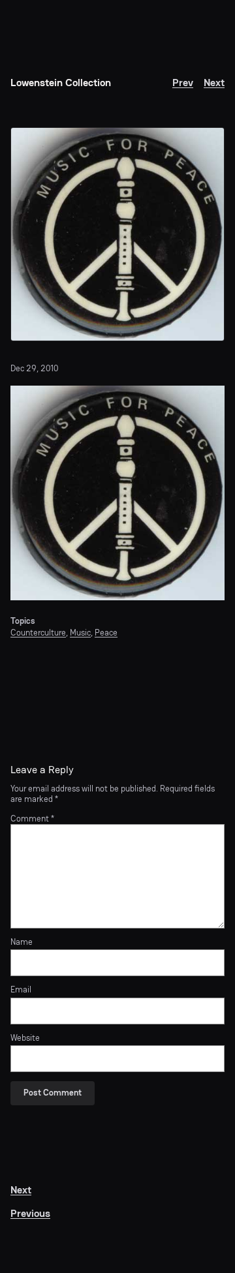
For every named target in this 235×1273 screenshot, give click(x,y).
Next (214, 82)
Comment (32, 818)
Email (20, 990)
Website (25, 1038)
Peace (106, 632)
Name (21, 942)
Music (80, 632)
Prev (182, 82)
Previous (30, 1213)
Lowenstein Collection (60, 82)
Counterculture (38, 632)
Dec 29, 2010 (34, 368)
